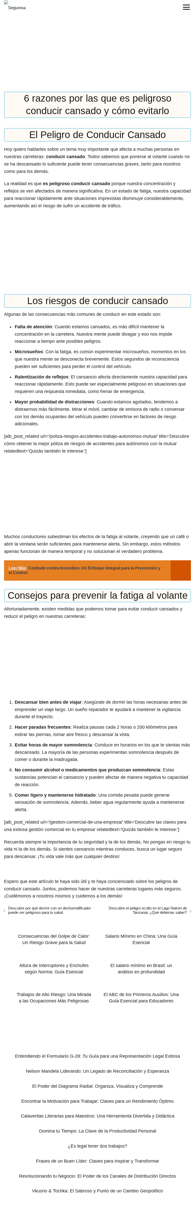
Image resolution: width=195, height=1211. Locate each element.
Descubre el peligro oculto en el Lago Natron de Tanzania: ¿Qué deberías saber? (148, 910)
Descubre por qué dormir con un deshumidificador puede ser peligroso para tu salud (49, 910)
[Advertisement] (97, 54)
